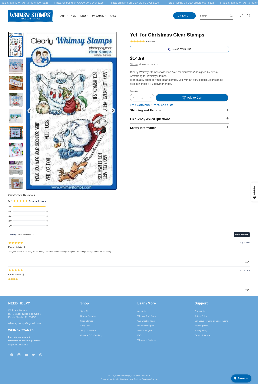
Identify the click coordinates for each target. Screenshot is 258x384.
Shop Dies (85, 325)
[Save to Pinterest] (112, 35)
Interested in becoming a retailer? (25, 340)
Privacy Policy (201, 330)
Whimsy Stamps (122, 375)
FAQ (139, 335)
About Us (141, 311)
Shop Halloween (88, 330)
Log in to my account (19, 337)
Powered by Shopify (110, 379)
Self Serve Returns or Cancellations (211, 321)
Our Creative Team (146, 321)
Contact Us (200, 311)
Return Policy (201, 316)
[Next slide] (112, 110)
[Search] (231, 15)
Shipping (134, 64)
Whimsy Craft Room (146, 316)
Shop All (84, 311)
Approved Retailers (18, 344)
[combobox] (216, 16)
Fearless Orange (150, 379)
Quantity (134, 91)
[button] (63, 15)
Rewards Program (146, 325)
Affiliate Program (145, 330)
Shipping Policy (202, 325)
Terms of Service (202, 335)
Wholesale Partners (146, 340)
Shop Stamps (86, 321)
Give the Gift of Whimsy (91, 335)
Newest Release (88, 316)
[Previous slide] (29, 110)
